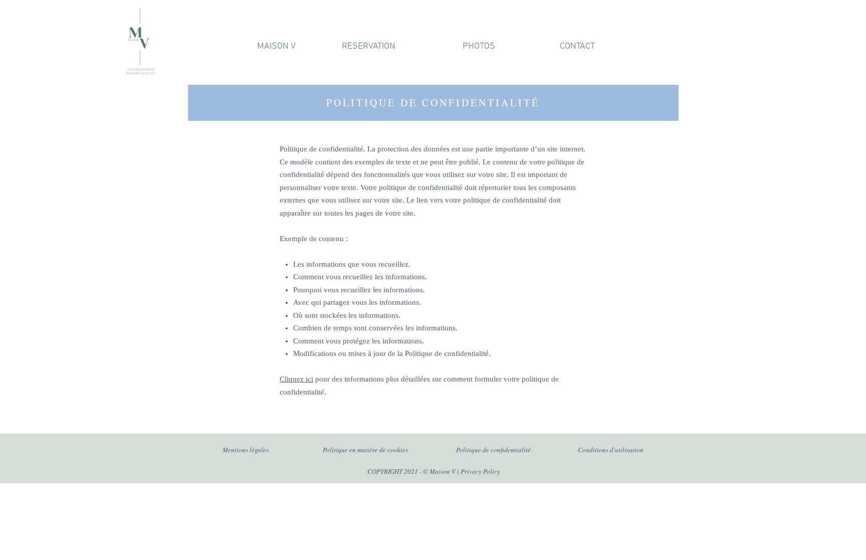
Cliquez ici (296, 379)
